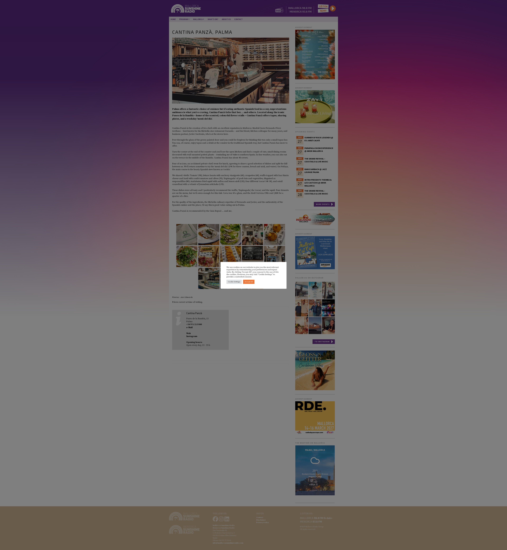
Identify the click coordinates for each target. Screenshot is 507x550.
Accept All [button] (249, 282)
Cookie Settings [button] (234, 282)
